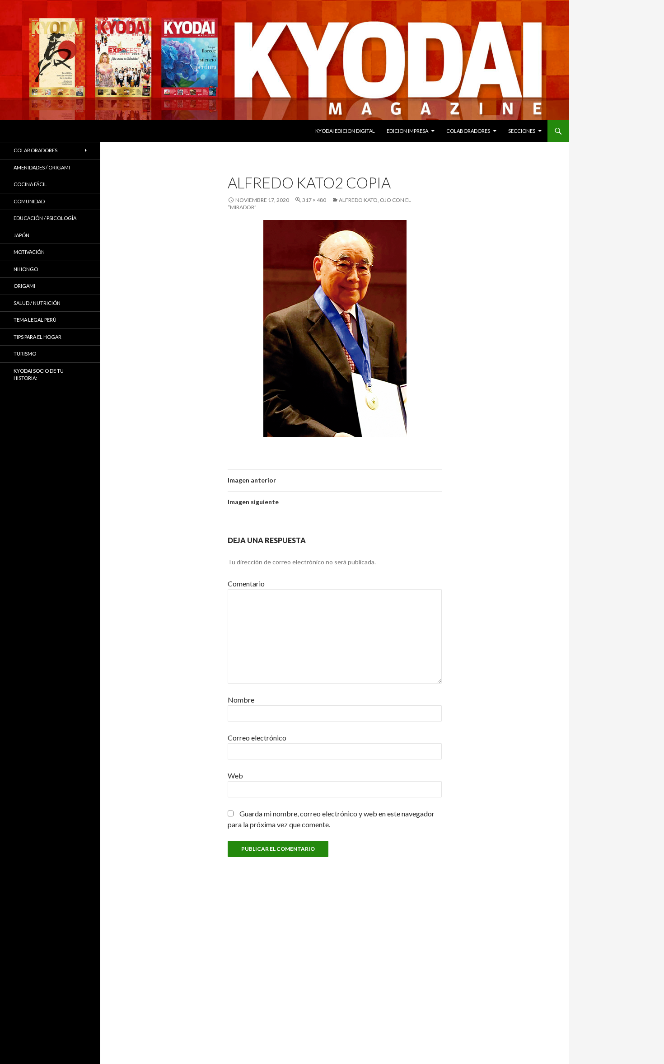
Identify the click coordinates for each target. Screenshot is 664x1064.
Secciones (521, 131)
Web (235, 775)
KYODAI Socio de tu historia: (39, 374)
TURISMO (25, 353)
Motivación (29, 252)
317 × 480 (314, 200)
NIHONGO (26, 269)
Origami (24, 286)
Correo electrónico (257, 737)
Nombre (241, 699)
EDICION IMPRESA (407, 131)
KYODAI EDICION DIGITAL (345, 131)
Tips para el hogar (37, 337)
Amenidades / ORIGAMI (42, 167)
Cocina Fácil (30, 184)
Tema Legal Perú (35, 320)
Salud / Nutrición (37, 303)
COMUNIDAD (29, 201)
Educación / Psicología (45, 218)
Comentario (246, 583)
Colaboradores (468, 131)
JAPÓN (21, 235)
